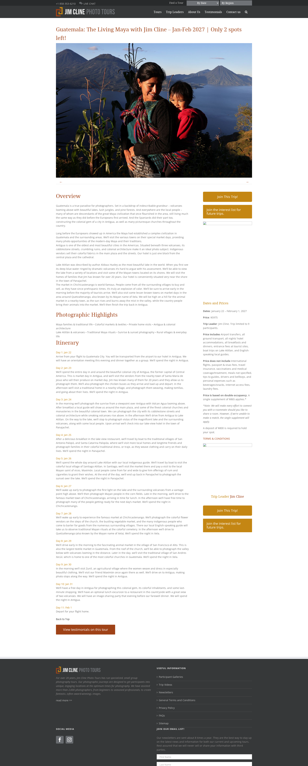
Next (247, 181)
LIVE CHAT (90, 3)
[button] (246, 12)
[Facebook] (60, 740)
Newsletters (166, 692)
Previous (61, 181)
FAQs (162, 715)
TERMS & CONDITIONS (216, 438)
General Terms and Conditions (177, 700)
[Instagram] (69, 740)
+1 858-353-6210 (66, 3)
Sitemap (164, 723)
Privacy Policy (167, 708)
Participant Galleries (171, 677)
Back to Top (63, 619)
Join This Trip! (227, 197)
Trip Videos (165, 684)
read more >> (64, 700)
